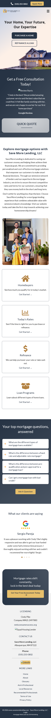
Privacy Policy (25, 700)
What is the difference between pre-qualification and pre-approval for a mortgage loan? (26, 467)
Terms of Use (25, 696)
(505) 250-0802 (25, 654)
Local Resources (25, 689)
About (25, 677)
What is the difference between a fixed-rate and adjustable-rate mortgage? (27, 454)
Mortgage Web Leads (20, 714)
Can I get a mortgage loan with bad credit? (24, 479)
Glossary (25, 681)
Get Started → (25, 294)
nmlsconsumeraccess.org (25, 625)
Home (25, 674)
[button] (19, 4)
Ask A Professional (25, 685)
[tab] (25, 444)
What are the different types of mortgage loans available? (23, 443)
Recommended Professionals (25, 692)
